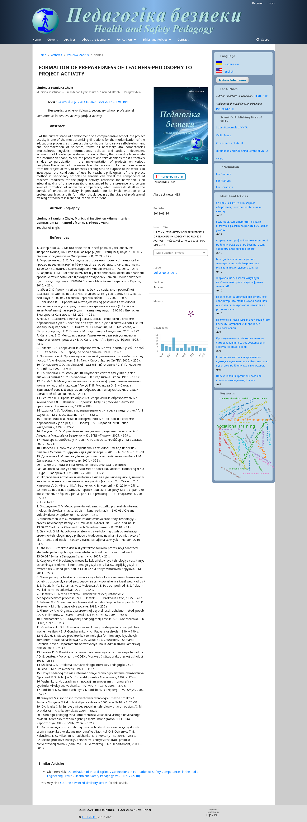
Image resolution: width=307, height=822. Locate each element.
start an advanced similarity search (84, 783)
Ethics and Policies (155, 39)
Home (36, 39)
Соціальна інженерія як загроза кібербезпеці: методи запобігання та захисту (238, 207)
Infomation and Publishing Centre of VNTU (242, 151)
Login (271, 3)
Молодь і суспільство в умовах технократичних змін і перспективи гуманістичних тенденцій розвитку (237, 263)
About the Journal (94, 39)
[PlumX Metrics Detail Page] (191, 313)
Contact (183, 39)
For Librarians (224, 187)
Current (52, 39)
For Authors (124, 39)
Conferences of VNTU (229, 143)
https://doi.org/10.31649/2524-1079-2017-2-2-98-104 (92, 102)
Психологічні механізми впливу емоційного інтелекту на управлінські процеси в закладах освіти (243, 324)
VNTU (219, 158)
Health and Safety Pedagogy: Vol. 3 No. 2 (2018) (107, 776)
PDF (265, 96)
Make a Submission (232, 80)
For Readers (223, 174)
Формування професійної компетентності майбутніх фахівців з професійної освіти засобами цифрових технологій (242, 245)
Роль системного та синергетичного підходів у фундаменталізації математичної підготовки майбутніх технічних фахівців (242, 361)
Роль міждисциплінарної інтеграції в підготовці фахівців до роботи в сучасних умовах (242, 226)
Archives (70, 39)
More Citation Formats (170, 253)
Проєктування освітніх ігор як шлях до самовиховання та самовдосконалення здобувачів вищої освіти (240, 343)
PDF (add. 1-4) (225, 109)
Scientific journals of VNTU (232, 127)
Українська (231, 64)
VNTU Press (223, 135)
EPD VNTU (89, 817)
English (228, 71)
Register (257, 3)
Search (265, 39)
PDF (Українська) (171, 176)
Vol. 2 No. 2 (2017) (78, 55)
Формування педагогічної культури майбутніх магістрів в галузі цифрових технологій (239, 282)
